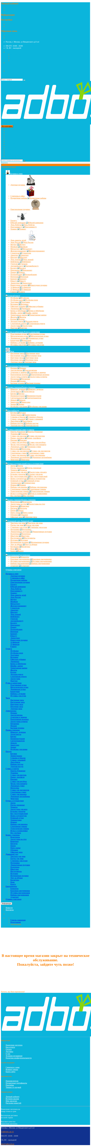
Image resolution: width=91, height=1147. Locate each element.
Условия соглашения (14, 1056)
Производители (12, 1081)
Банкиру (14, 279)
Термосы (14, 470)
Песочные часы (16, 360)
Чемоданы (14, 460)
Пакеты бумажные (18, 432)
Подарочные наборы (19, 198)
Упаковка (14, 434)
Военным (14, 277)
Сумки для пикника (18, 455)
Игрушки (14, 540)
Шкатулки (14, 536)
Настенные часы (17, 353)
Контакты (10, 910)
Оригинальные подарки (20, 209)
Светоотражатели (17, 398)
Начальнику (15, 270)
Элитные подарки (17, 185)
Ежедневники (11, 156)
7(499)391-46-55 (12, 36)
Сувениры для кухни (19, 527)
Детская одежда (17, 321)
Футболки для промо (19, 406)
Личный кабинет (12, 1097)
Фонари (13, 381)
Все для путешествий (19, 476)
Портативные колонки (19, 375)
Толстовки (14, 302)
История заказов (12, 1099)
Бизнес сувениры (13, 152)
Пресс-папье (15, 513)
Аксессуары (15, 326)
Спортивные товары (18, 489)
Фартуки (14, 328)
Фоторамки (15, 529)
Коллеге (13, 268)
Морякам (14, 247)
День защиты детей (18, 240)
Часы (8, 139)
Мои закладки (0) (17, 54)
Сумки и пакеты (12, 148)
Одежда (9, 135)
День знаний (15, 260)
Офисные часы (16, 517)
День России (15, 242)
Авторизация (11, 10)
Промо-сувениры (13, 143)
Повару (13, 272)
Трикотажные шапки (19, 315)
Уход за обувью (16, 544)
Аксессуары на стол (18, 504)
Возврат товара (12, 1069)
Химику (14, 229)
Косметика (15, 547)
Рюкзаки (14, 440)
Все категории (11, 130)
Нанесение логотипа (14, 1045)
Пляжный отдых (17, 481)
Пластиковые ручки (18, 334)
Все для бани (15, 496)
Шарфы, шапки (16, 313)
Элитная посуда (17, 425)
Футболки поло (16, 300)
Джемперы (15, 309)
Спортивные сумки (18, 453)
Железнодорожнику (18, 251)
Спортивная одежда (18, 324)
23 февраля (15, 290)
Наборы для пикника (19, 487)
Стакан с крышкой (18, 419)
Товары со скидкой (13, 1087)
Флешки (14, 368)
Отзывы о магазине (13, 570)
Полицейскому (16, 275)
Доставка (9, 1052)
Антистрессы (16, 391)
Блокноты (14, 557)
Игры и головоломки (19, 494)
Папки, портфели (17, 438)
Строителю (15, 253)
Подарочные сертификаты (16, 1083)
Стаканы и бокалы (18, 417)
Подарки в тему (12, 133)
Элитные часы (16, 362)
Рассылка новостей (13, 1103)
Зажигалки (15, 402)
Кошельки (14, 506)
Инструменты (16, 538)
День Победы (16, 225)
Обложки (14, 515)
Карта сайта (10, 1072)
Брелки (13, 394)
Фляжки (13, 485)
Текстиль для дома (18, 523)
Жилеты (14, 317)
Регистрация (11, 8)
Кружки (13, 413)
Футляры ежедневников (20, 561)
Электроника (11, 141)
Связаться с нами (13, 1067)
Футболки (14, 298)
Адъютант (14, 566)
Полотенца (15, 534)
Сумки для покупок (18, 436)
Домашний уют (12, 154)
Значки (13, 404)
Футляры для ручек (18, 345)
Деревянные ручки (18, 338)
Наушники (15, 379)
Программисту (16, 227)
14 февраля (15, 287)
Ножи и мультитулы (18, 479)
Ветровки (14, 304)
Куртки (13, 319)
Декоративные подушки (20, 532)
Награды (14, 508)
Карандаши (15, 340)
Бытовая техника (17, 383)
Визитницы (15, 502)
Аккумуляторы (16, 370)
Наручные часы (17, 358)
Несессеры (15, 449)
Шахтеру (14, 257)
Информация (6, 903)
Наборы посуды (17, 423)
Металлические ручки (19, 336)
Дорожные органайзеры (20, 457)
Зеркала (13, 400)
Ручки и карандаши (14, 137)
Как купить (10, 1047)
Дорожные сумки (17, 447)
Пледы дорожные (17, 468)
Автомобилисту (17, 266)
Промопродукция (17, 396)
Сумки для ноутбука (18, 442)
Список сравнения (17, 56)
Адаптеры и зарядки (18, 372)
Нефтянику (15, 262)
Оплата (9, 1049)
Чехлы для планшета (19, 445)
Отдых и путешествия (15, 150)
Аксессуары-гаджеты (19, 377)
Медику (13, 245)
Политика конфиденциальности (19, 1058)
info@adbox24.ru (7, 1144)
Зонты (13, 466)
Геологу (13, 221)
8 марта (13, 292)
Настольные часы (17, 356)
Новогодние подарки (19, 285)
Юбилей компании (18, 223)
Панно (13, 510)
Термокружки (16, 483)
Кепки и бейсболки (18, 311)
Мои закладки (11, 1101)
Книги (13, 551)
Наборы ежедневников (19, 563)
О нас (8, 1054)
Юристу (13, 281)
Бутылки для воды (18, 474)
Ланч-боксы (15, 421)
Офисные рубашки (18, 306)
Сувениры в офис (17, 196)
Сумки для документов (20, 451)
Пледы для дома (17, 525)
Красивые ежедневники (20, 559)
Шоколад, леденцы (18, 389)
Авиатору (14, 255)
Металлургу (15, 249)
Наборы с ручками (18, 343)
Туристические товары (19, 491)
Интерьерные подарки (19, 542)
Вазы (12, 549)
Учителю (14, 264)
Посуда (8, 145)
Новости (9, 908)
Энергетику (15, 283)
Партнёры (10, 1085)
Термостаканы (16, 415)
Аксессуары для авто (19, 472)
